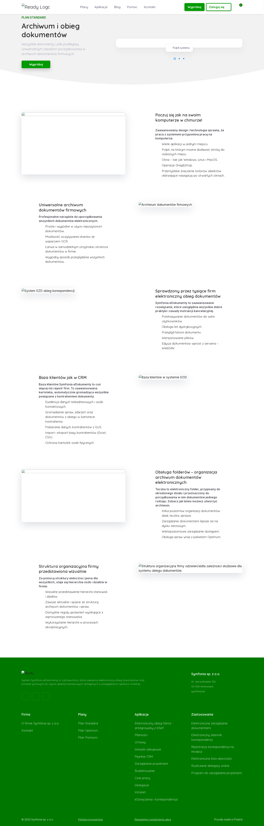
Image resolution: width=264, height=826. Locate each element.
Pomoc (132, 7)
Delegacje (142, 785)
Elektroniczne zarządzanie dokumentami (209, 725)
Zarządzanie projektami (151, 763)
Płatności (141, 735)
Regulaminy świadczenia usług (153, 819)
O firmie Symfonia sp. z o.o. (40, 723)
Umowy (140, 742)
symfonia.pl (198, 691)
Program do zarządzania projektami (216, 773)
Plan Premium (88, 737)
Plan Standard (88, 723)
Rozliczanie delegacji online (210, 766)
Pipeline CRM (144, 756)
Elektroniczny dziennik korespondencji (206, 737)
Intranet (140, 792)
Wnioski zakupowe (148, 749)
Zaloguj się (216, 7)
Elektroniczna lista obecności (211, 758)
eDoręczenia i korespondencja (156, 799)
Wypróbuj (194, 7)
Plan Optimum (88, 730)
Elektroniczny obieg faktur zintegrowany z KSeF (153, 725)
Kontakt (150, 7)
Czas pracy (142, 778)
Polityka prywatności (90, 819)
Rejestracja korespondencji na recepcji (212, 749)
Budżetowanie (145, 771)
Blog (117, 7)
